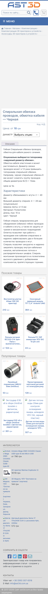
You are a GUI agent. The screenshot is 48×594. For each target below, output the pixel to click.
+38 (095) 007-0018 (22, 580)
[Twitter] (15, 556)
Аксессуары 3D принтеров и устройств (19, 34)
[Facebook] (9, 556)
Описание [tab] (10, 144)
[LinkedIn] (20, 556)
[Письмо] (30, 556)
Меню (10, 21)
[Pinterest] (25, 556)
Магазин (16, 28)
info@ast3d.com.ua (19, 583)
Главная (7, 28)
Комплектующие (29, 28)
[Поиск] (28, 12)
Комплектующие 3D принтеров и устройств (21, 31)
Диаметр (8, 134)
